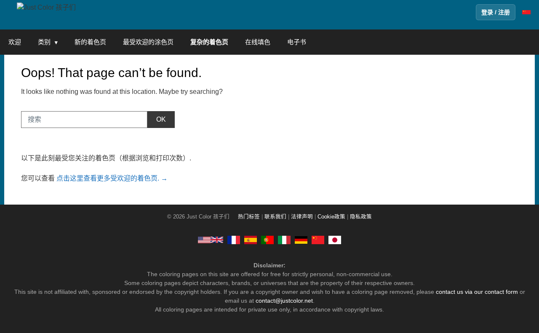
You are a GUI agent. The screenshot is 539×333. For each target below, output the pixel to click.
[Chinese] (318, 239)
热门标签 (249, 217)
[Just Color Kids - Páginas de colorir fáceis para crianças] (267, 239)
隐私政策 (361, 217)
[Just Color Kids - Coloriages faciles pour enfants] (233, 239)
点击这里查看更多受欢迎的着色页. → (112, 178)
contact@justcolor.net (284, 300)
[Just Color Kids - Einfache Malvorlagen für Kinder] (301, 239)
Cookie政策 (331, 217)
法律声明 (302, 217)
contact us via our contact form (477, 291)
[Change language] (526, 12)
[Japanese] (334, 239)
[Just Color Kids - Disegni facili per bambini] (284, 239)
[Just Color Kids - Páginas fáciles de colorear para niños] (250, 239)
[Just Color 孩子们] (46, 7)
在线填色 (257, 41)
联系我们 (275, 217)
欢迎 (14, 41)
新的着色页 (90, 41)
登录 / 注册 (495, 12)
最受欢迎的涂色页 (148, 41)
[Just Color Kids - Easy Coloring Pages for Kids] (210, 239)
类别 (44, 41)
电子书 (296, 41)
